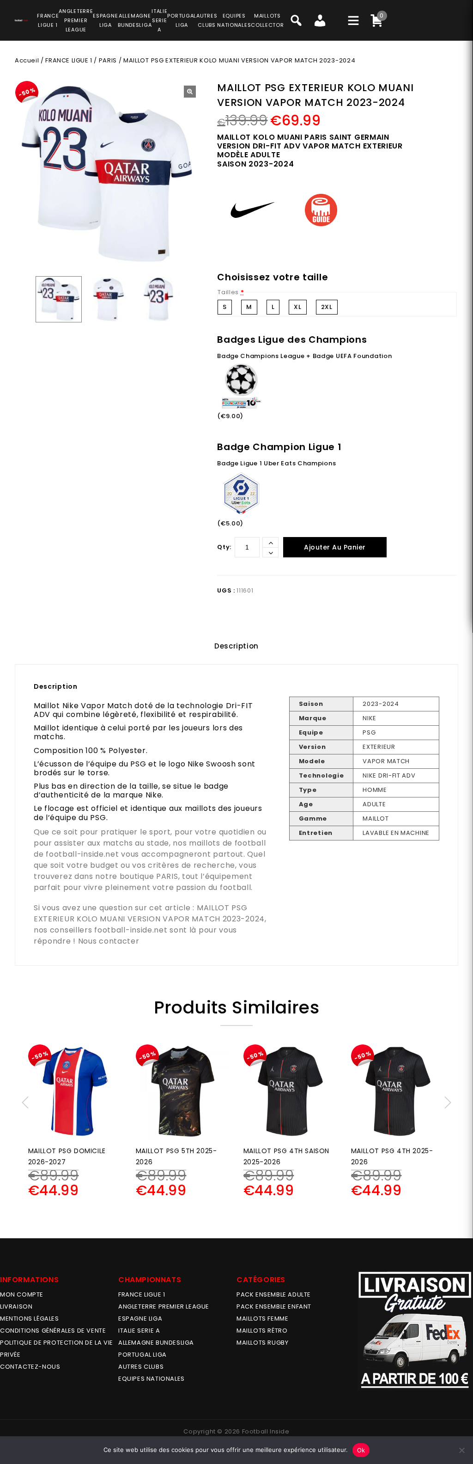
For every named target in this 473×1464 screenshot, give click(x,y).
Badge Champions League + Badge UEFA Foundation (304, 356)
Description (236, 646)
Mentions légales (29, 1318)
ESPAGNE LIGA (140, 1318)
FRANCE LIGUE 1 (68, 60)
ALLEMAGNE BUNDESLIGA (156, 1342)
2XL (327, 307)
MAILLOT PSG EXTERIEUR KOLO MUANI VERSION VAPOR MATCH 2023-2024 (149, 913)
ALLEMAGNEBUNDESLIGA (135, 20)
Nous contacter (108, 941)
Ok (361, 1450)
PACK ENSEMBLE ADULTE (273, 1294)
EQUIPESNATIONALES (234, 20)
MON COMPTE (21, 1294)
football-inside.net (82, 854)
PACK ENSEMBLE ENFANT (273, 1306)
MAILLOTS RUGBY (262, 1342)
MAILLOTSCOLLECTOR (267, 20)
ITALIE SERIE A (139, 1330)
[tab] (236, 646)
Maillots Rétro (261, 1330)
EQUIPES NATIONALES (151, 1378)
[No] (461, 1450)
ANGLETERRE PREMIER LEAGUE (76, 20)
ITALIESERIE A (159, 20)
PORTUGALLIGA (181, 20)
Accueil (27, 60)
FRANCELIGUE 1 (48, 20)
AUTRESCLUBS (206, 20)
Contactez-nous (30, 1366)
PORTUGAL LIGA (142, 1354)
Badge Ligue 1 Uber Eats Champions (276, 463)
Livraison (16, 1306)
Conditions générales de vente (53, 1330)
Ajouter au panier (335, 547)
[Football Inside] (21, 19)
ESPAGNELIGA (105, 20)
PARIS (108, 60)
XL (297, 307)
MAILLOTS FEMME (262, 1318)
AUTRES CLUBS (141, 1366)
